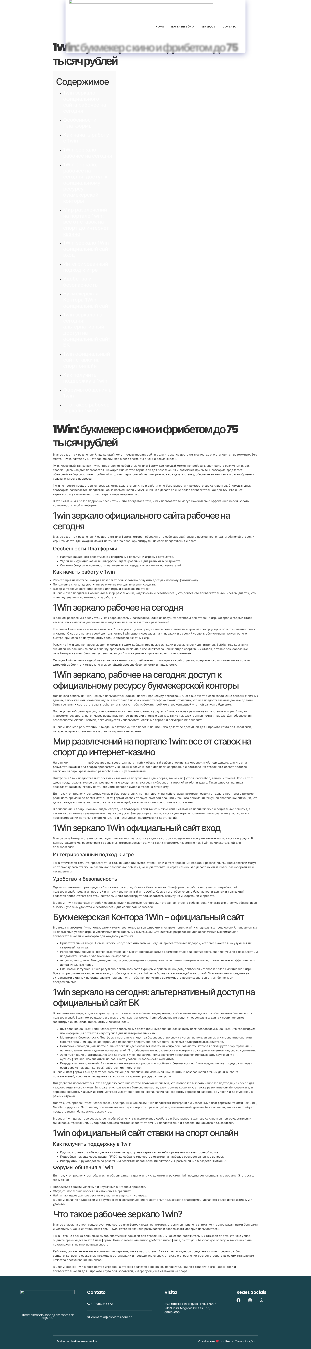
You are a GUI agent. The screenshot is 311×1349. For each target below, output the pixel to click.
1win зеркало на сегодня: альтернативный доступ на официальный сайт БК (87, 330)
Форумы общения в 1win (87, 393)
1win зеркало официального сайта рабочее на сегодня (84, 102)
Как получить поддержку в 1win (85, 378)
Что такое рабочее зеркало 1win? (86, 408)
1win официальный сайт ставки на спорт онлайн (86, 360)
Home (160, 26)
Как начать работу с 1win (86, 138)
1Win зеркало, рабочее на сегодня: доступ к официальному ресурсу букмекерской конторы (85, 183)
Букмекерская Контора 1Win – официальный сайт (87, 300)
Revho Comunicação (239, 1341)
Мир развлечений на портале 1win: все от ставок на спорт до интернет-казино (87, 222)
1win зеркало (78, 762)
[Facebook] (238, 1300)
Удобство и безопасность (80, 282)
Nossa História (182, 26)
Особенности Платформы (79, 123)
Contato (229, 26)
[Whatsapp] (261, 1300)
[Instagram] (250, 1300)
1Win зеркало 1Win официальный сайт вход (87, 249)
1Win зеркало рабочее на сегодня (87, 153)
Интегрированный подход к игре (85, 267)
